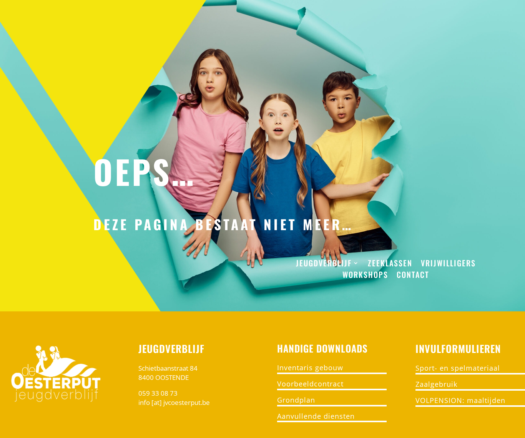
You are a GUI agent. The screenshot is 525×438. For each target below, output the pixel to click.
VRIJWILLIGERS (448, 264)
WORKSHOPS (365, 276)
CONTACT (413, 276)
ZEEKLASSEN (390, 264)
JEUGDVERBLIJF (324, 264)
